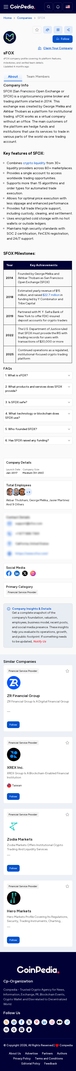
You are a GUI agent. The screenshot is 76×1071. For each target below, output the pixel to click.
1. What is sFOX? (16, 375)
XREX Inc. (15, 767)
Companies (24, 18)
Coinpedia (66, 1045)
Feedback (50, 1063)
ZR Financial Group (23, 695)
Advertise (31, 1053)
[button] (67, 671)
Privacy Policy (22, 1058)
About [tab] (13, 76)
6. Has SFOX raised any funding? (27, 440)
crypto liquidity (34, 163)
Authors (62, 1053)
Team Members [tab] (38, 76)
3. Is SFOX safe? (16, 402)
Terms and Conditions (49, 1058)
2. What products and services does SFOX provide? (33, 389)
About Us (15, 1053)
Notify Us (39, 641)
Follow (65, 39)
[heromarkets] (13, 898)
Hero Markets (19, 911)
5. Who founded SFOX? (21, 429)
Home (7, 18)
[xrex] (13, 754)
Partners (47, 1053)
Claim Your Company (58, 48)
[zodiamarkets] (13, 826)
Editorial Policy (31, 1063)
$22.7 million (51, 295)
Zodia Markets (20, 839)
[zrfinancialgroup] (13, 682)
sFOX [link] (41, 18)
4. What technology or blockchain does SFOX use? (32, 416)
